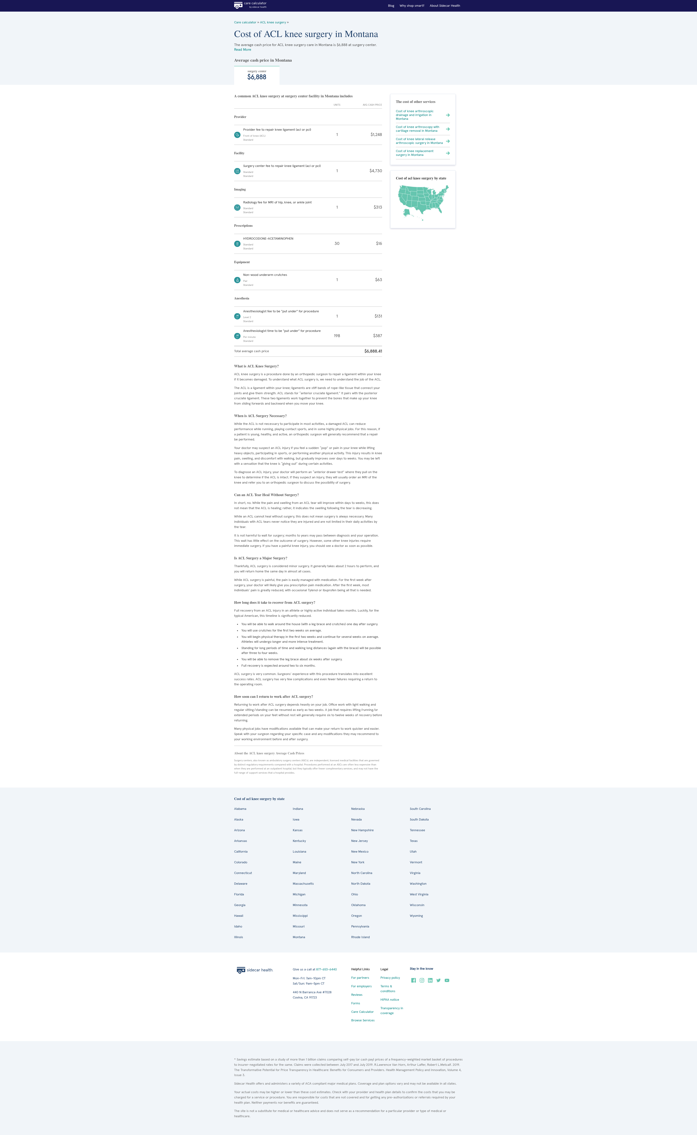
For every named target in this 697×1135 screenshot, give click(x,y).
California (241, 851)
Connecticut (243, 873)
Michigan (299, 894)
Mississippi (300, 915)
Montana (299, 937)
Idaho (238, 926)
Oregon (356, 915)
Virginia (415, 873)
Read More (242, 49)
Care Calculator (362, 1012)
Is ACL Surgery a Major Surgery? (260, 558)
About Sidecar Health (445, 5)
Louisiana (299, 851)
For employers (361, 986)
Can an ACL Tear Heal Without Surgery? (266, 494)
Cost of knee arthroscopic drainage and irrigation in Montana (415, 115)
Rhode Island (360, 937)
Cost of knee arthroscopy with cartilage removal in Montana (417, 128)
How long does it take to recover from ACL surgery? (274, 602)
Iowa (296, 819)
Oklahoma (358, 905)
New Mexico (359, 851)
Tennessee (417, 830)
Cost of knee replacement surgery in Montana (414, 153)
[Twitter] (438, 981)
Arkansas (240, 841)
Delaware (240, 883)
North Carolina (361, 873)
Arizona (239, 830)
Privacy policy (390, 977)
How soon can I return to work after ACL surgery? (273, 696)
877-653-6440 (326, 969)
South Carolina (420, 809)
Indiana (298, 809)
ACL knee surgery (273, 22)
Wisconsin (417, 905)
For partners (360, 977)
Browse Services (363, 1020)
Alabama (240, 809)
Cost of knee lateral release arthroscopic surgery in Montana (419, 141)
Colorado (240, 862)
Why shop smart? (412, 5)
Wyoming (416, 915)
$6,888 (256, 75)
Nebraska (358, 809)
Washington (418, 883)
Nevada (356, 819)
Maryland (299, 873)
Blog (391, 5)
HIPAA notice (389, 999)
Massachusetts (303, 883)
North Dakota (360, 883)
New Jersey (359, 841)
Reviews (356, 995)
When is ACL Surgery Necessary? (260, 415)
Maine (297, 862)
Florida (239, 894)
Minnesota (300, 905)
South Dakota (419, 819)
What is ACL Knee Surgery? (256, 366)
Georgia (239, 905)
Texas (414, 841)
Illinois (238, 937)
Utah (413, 851)
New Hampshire (362, 830)
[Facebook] (413, 981)
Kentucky (299, 841)
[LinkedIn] (430, 981)
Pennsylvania (360, 926)
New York (357, 862)
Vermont (416, 862)
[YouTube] (447, 981)
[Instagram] (422, 981)
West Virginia (419, 894)
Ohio (354, 894)
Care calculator (245, 22)
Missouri (299, 926)
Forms (355, 1003)
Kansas (298, 830)
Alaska (238, 819)
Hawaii (238, 915)
